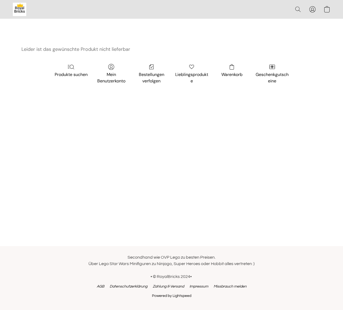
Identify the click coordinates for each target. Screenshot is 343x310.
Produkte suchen (71, 74)
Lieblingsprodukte (191, 78)
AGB (100, 286)
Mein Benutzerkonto (111, 78)
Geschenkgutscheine (272, 78)
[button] (19, 9)
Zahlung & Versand (168, 286)
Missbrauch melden (230, 286)
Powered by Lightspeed (171, 296)
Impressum (198, 286)
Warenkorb (232, 74)
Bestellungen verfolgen (151, 78)
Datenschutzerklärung (128, 286)
